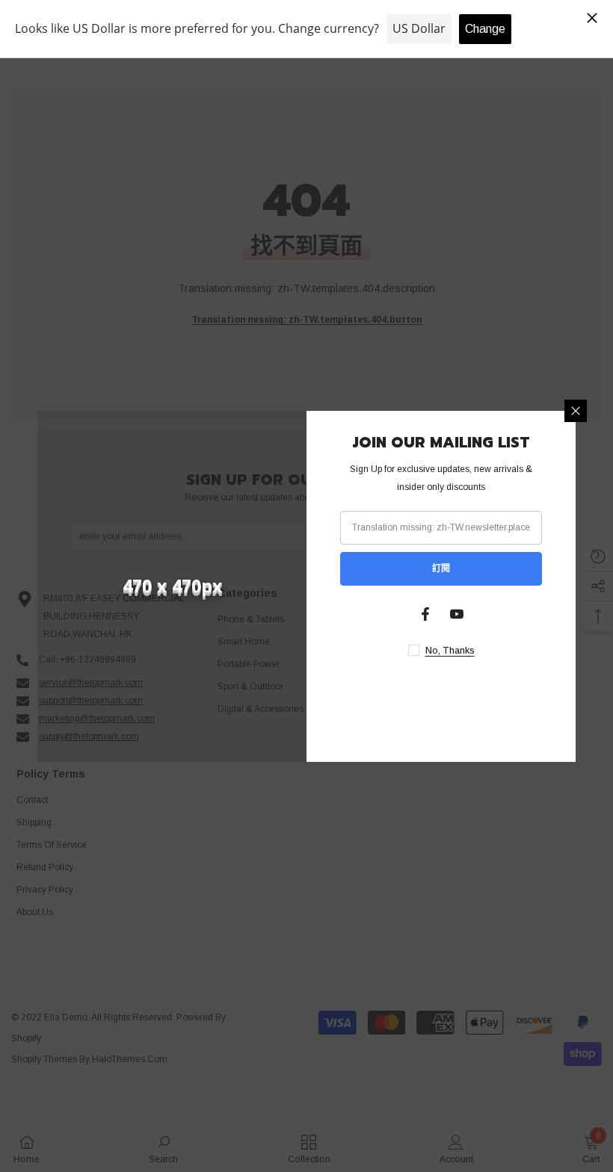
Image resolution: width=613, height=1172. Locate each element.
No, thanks (450, 650)
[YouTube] (456, 614)
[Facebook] (425, 614)
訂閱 (441, 568)
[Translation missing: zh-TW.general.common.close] (575, 411)
